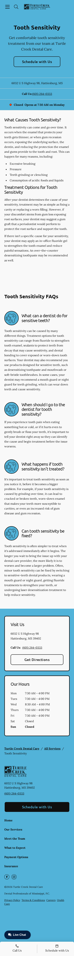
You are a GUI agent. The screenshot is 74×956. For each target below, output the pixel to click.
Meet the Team (14, 838)
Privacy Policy (12, 900)
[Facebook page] (6, 876)
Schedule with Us (37, 61)
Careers (51, 900)
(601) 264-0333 (42, 94)
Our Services (13, 829)
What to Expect (15, 847)
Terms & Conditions (33, 900)
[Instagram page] (14, 876)
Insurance (11, 866)
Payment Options (16, 857)
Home (8, 820)
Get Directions (37, 659)
